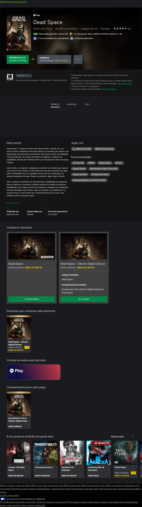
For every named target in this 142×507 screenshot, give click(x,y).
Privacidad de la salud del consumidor (18, 502)
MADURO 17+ (22, 76)
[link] (19, 334)
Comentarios (117, 485)
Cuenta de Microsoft (60, 488)
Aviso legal (113, 502)
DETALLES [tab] (55, 104)
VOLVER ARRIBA (32, 299)
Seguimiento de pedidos (129, 488)
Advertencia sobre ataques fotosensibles (30, 488)
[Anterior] (127, 436)
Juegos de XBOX (23, 485)
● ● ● (78, 59)
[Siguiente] (132, 436)
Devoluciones (110, 488)
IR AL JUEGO (83, 299)
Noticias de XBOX (78, 485)
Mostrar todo (117, 436)
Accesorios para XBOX (59, 485)
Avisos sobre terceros (10, 505)
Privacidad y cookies (78, 502)
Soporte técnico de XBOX (99, 485)
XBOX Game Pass (39, 485)
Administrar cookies (97, 502)
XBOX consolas (7, 485)
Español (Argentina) (9, 495)
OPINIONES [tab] (72, 104)
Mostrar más (12, 203)
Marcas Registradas (128, 502)
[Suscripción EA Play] (33, 372)
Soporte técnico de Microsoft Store (87, 488)
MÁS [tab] (87, 104)
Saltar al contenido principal (13, 1)
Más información (125, 83)
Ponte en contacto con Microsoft (52, 502)
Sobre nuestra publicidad (33, 505)
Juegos (3, 492)
